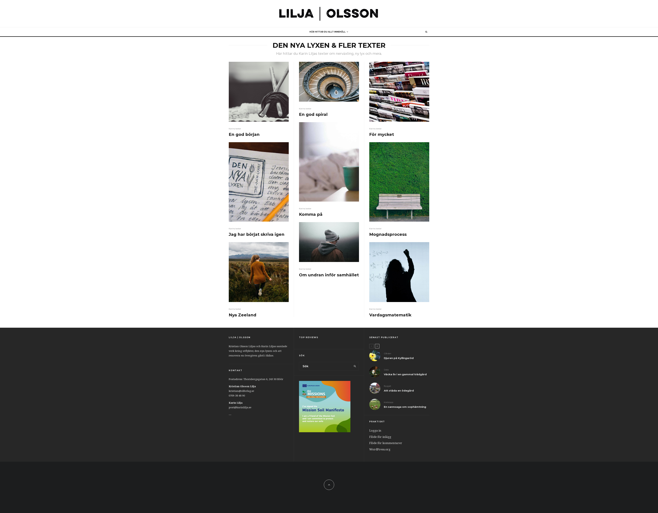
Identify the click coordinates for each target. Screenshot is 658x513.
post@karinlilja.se (240, 407)
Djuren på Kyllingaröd (399, 358)
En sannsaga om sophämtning (405, 406)
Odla (386, 369)
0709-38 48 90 (237, 395)
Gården (387, 353)
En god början (244, 134)
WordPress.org (379, 449)
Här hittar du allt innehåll (327, 31)
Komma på (310, 214)
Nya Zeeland (242, 315)
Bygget (387, 386)
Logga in (375, 430)
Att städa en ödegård (399, 390)
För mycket (381, 134)
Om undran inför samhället (329, 275)
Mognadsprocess (388, 234)
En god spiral (313, 114)
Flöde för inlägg (380, 437)
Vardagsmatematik (390, 315)
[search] (355, 366)
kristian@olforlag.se (241, 391)
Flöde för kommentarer (385, 443)
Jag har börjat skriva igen (256, 234)
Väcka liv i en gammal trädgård (405, 374)
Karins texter (235, 128)
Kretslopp (388, 402)
